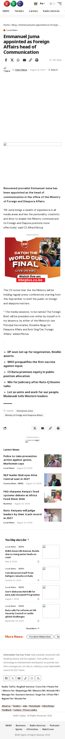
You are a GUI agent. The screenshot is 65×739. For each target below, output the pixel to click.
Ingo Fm (40, 694)
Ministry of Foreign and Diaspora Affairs (24, 415)
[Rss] (38, 678)
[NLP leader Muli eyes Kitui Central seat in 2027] (53, 479)
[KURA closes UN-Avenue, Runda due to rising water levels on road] (51, 552)
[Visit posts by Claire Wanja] (7, 69)
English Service (25, 686)
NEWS (20, 483)
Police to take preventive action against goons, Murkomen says (20, 459)
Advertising (48, 706)
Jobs (25, 706)
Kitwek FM (53, 690)
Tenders (16, 706)
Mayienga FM (23, 690)
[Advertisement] (32, 108)
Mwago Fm (8, 694)
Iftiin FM (52, 694)
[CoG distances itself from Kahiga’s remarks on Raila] (51, 574)
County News (9, 483)
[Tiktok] (25, 678)
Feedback (6, 710)
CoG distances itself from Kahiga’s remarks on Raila (19, 574)
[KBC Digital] (13, 3)
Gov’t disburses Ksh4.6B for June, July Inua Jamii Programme (22, 593)
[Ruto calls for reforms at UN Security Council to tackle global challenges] (51, 611)
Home (6, 24)
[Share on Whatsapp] (18, 60)
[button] (35, 3)
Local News (12, 30)
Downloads (34, 706)
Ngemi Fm (7, 698)
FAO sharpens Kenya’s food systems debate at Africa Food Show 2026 (21, 495)
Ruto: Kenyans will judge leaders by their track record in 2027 (22, 514)
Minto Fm (8, 690)
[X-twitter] (12, 678)
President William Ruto (40, 637)
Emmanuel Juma (25, 411)
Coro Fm (41, 686)
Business (7, 503)
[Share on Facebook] (5, 60)
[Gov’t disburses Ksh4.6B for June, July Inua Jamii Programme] (51, 592)
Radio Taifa (8, 686)
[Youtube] (19, 678)
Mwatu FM (39, 690)
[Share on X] (12, 60)
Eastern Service (25, 694)
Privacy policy (30, 710)
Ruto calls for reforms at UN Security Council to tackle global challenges (20, 613)
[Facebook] (6, 678)
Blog (14, 24)
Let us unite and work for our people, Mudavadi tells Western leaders (31, 394)
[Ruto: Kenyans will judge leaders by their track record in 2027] (53, 515)
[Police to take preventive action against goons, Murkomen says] (53, 460)
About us (6, 706)
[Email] (24, 60)
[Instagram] (32, 678)
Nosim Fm (20, 698)
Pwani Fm (52, 686)
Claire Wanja (21, 70)
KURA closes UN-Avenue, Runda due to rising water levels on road (22, 554)
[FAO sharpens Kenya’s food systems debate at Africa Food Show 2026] (53, 496)
